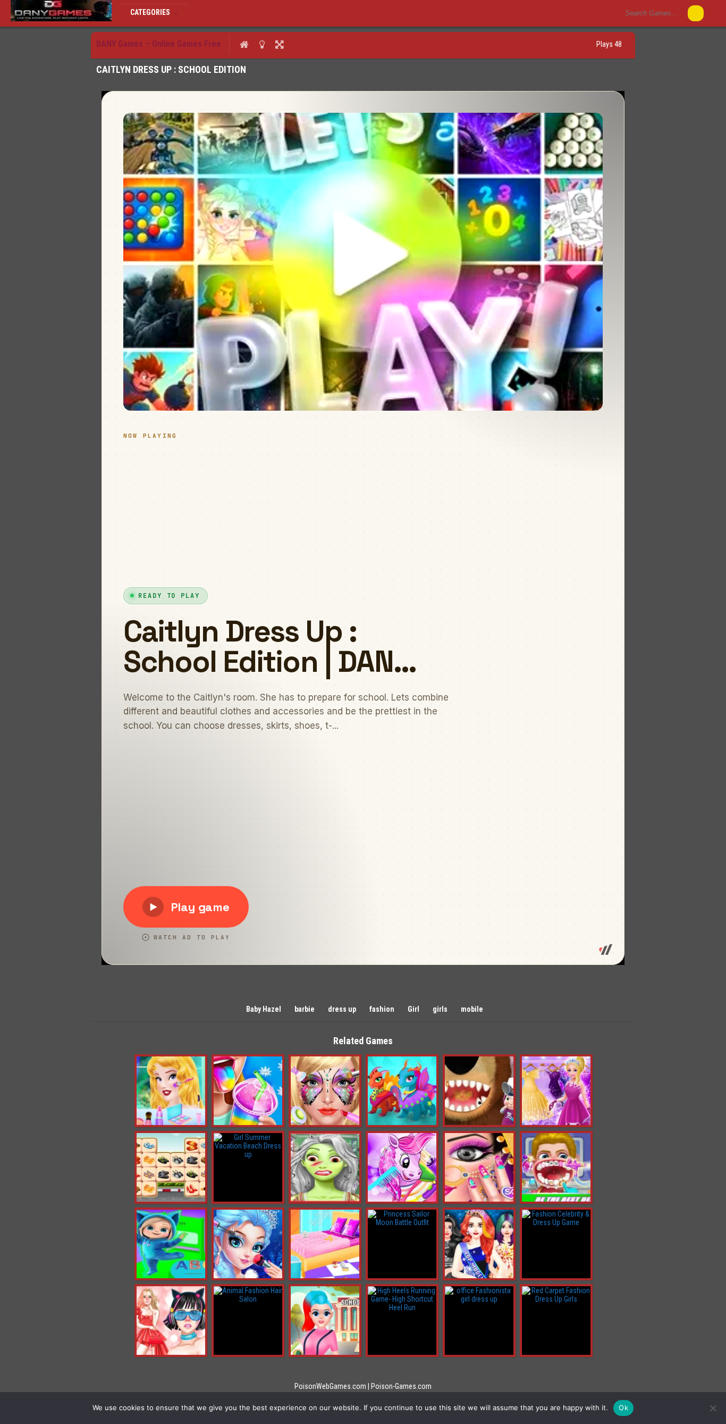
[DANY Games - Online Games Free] (61, 18)
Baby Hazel (263, 1009)
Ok (623, 1407)
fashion (381, 1009)
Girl (413, 1009)
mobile (472, 1009)
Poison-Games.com (401, 1386)
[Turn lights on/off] (261, 44)
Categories (151, 12)
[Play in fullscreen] (279, 44)
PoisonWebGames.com (330, 1386)
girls (440, 1009)
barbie (304, 1009)
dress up (342, 1009)
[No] (712, 1408)
